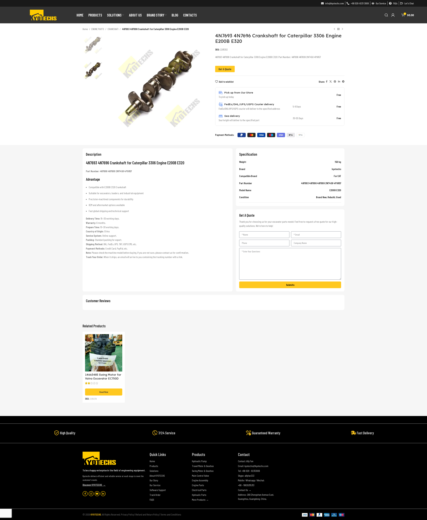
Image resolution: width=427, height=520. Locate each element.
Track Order (155, 494)
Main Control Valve (200, 475)
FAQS (152, 499)
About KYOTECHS (157, 475)
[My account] (393, 15)
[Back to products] (338, 29)
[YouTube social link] (97, 493)
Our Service (155, 485)
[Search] (386, 15)
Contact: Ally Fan (245, 461)
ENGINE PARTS (97, 28)
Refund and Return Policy (147, 514)
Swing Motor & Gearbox (203, 470)
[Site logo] (43, 14)
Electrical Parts (199, 490)
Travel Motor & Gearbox (203, 466)
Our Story (154, 480)
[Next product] (342, 29)
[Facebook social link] (326, 81)
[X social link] (330, 81)
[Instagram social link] (91, 493)
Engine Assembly (200, 480)
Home (85, 28)
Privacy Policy (127, 514)
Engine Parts (198, 485)
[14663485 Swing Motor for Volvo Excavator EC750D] (103, 352)
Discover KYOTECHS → (94, 484)
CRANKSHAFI (113, 28)
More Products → (200, 499)
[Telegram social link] (343, 81)
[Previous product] (334, 29)
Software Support (158, 490)
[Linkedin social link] (339, 81)
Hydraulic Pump (199, 461)
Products (154, 466)
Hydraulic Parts (199, 494)
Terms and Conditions (170, 514)
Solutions (154, 470)
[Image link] (99, 457)
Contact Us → (244, 490)
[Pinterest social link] (335, 81)
